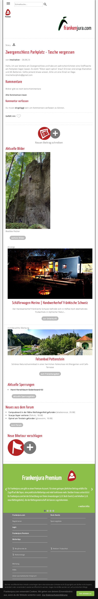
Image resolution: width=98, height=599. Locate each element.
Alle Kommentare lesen (16, 94)
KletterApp (16, 539)
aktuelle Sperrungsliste (24, 396)
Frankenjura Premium (20, 533)
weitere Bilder (17, 237)
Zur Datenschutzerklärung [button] (55, 595)
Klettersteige (20, 554)
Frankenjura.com (18, 515)
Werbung (15, 563)
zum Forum (16, 424)
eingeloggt (19, 107)
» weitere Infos (84, 506)
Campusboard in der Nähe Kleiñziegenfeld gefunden (32, 412)
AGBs (14, 569)
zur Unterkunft (50, 318)
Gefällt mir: (11, 116)
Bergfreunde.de (21, 548)
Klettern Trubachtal (60, 548)
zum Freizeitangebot (50, 373)
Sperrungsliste (56, 521)
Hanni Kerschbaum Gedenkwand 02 (27, 389)
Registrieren (17, 521)
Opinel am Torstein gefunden (22, 418)
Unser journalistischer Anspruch (24, 576)
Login (14, 527)
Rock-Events (55, 515)
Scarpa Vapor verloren (19, 415)
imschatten (15, 59)
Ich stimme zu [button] (85, 593)
